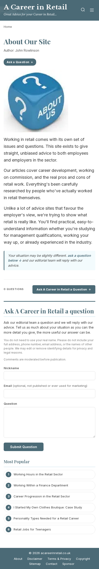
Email (45, 386)
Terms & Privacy (59, 559)
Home (8, 26)
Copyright (83, 559)
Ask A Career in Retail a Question (62, 289)
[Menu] (91, 10)
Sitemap (35, 564)
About (18, 559)
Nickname (11, 368)
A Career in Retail (35, 7)
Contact (51, 564)
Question (10, 403)
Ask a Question (18, 62)
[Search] (83, 10)
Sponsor (68, 564)
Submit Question (23, 447)
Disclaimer (34, 559)
